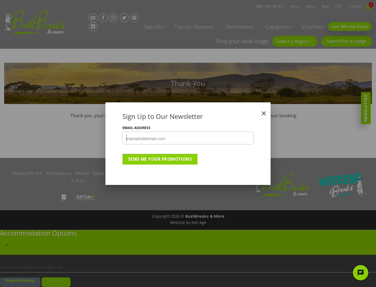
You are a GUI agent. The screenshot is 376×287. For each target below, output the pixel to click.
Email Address (136, 127)
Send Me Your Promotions (160, 159)
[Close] (264, 113)
